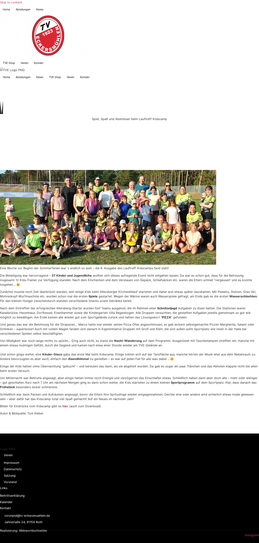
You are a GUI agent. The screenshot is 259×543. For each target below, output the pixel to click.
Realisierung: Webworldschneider (23, 530)
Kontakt (38, 62)
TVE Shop (9, 62)
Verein (24, 62)
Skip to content (11, 2)
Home (6, 9)
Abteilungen (23, 9)
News (39, 9)
